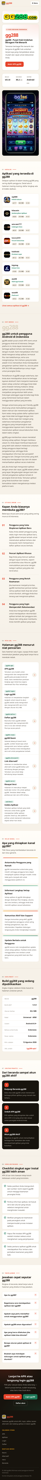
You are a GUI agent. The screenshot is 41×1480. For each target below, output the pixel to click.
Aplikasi (5, 1437)
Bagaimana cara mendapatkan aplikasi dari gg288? (17, 1304)
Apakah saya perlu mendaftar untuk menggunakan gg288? (16, 1315)
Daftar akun (20, 1403)
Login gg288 (30, 1397)
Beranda (5, 1463)
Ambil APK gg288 (14, 64)
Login (4, 1441)
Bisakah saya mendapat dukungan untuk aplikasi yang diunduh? (17, 1356)
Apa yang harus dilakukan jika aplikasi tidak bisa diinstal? (17, 1333)
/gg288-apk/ (31, 1048)
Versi (4, 1459)
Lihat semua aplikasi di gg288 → (15, 305)
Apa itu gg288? (10, 1295)
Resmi (4, 1453)
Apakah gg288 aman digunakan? (18, 1324)
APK (3, 1434)
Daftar (4, 1444)
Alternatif (5, 1456)
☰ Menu (35, 3)
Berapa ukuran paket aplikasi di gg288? (17, 1344)
